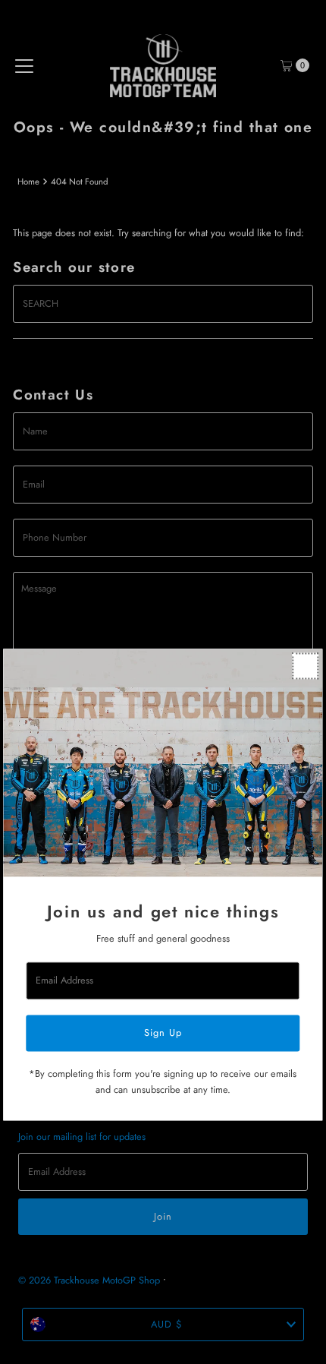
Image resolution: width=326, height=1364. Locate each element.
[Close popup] (306, 665)
